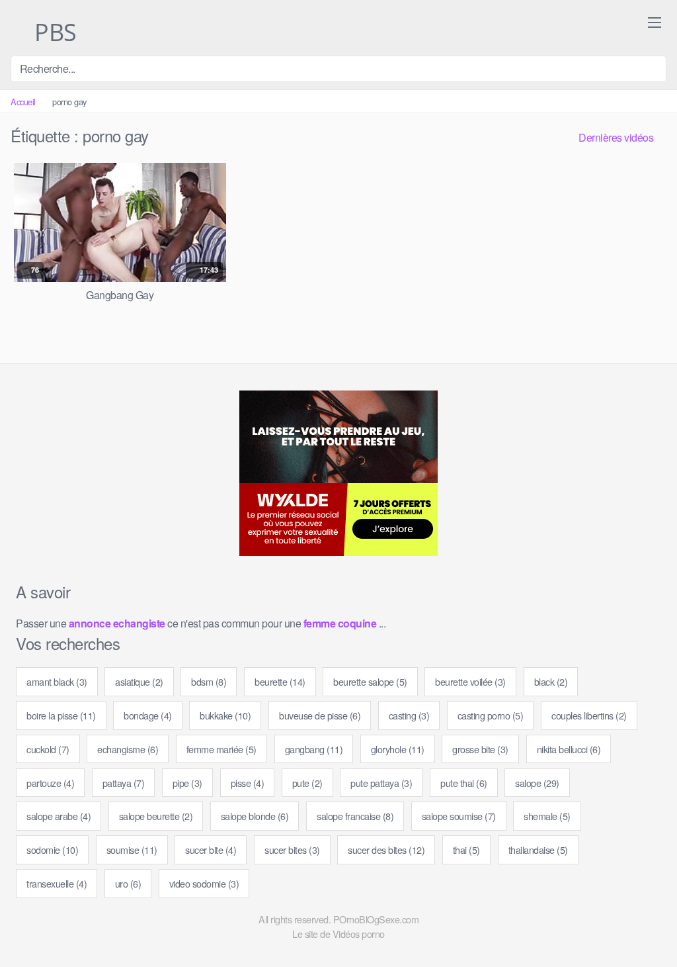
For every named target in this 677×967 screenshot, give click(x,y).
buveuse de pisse (319, 715)
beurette (280, 681)
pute (307, 783)
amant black (56, 681)
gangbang (314, 749)
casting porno (491, 715)
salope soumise (459, 816)
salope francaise (355, 816)
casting (409, 715)
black (551, 681)
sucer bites (292, 849)
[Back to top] (643, 925)
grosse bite (480, 749)
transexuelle (56, 883)
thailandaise (538, 849)
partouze (50, 783)
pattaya (123, 783)
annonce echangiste (117, 623)
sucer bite (210, 849)
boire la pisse (61, 715)
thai (466, 849)
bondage (148, 715)
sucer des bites (386, 849)
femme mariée (221, 749)
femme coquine (340, 623)
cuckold (47, 749)
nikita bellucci (569, 749)
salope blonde (255, 816)
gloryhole (397, 749)
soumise (131, 849)
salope (537, 783)
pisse (247, 783)
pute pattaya (381, 783)
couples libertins (589, 715)
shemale (547, 816)
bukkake (225, 715)
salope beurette (156, 816)
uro (128, 883)
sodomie (52, 849)
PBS (53, 33)
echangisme (127, 749)
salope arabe (58, 816)
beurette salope (370, 681)
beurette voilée (470, 681)
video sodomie (204, 883)
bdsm (208, 681)
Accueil (23, 101)
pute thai (463, 783)
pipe (187, 783)
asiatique (139, 681)
